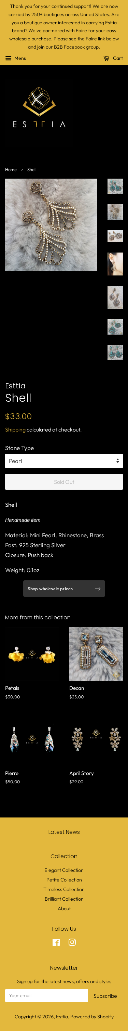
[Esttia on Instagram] (72, 944)
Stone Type (19, 447)
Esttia (62, 1017)
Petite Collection (64, 880)
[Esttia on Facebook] (56, 944)
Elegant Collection (64, 870)
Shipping (15, 429)
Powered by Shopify (92, 1017)
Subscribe (105, 995)
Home (11, 169)
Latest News (64, 832)
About (64, 908)
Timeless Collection (64, 889)
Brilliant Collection (64, 899)
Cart (117, 58)
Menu (19, 58)
